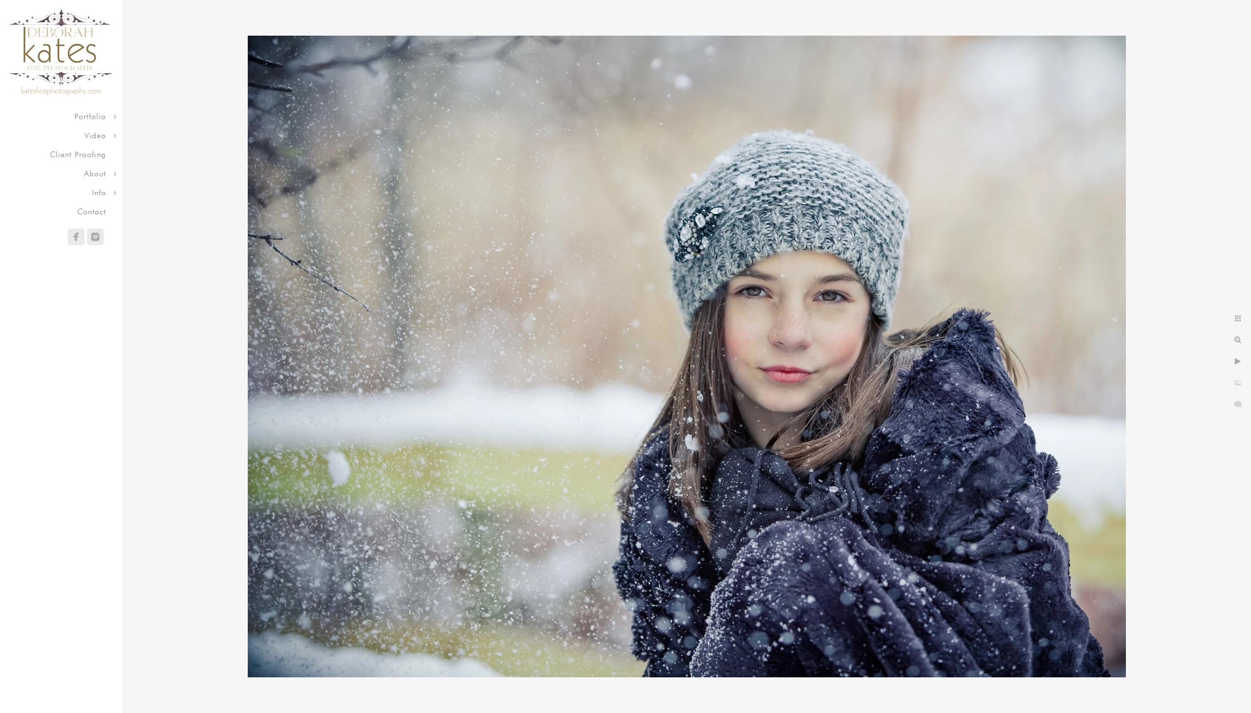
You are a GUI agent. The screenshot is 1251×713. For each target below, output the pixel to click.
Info (99, 192)
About (95, 173)
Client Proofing (78, 154)
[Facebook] (76, 237)
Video (95, 135)
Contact (91, 211)
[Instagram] (95, 237)
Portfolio (90, 116)
